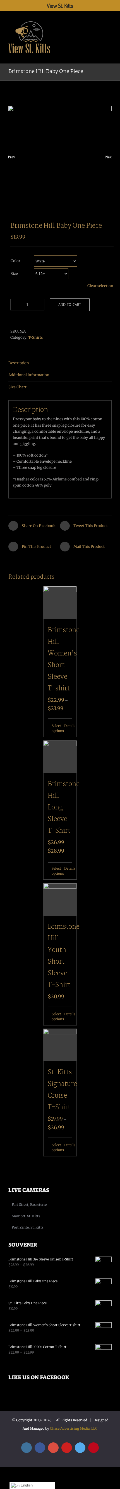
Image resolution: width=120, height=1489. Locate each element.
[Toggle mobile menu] (109, 20)
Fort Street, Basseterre (29, 1204)
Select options (56, 728)
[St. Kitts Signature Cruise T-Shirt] (60, 1045)
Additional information (28, 375)
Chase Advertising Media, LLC (73, 1428)
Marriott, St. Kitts (26, 1216)
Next (108, 157)
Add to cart (69, 304)
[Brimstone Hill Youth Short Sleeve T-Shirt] (60, 899)
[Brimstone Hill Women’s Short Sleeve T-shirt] (60, 602)
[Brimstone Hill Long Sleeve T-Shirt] (60, 757)
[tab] (60, 363)
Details (68, 726)
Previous (11, 157)
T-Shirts (35, 337)
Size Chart (17, 387)
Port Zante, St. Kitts (28, 1227)
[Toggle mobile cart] (99, 20)
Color (15, 261)
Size (14, 273)
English (26, 1485)
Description (18, 363)
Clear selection (100, 285)
